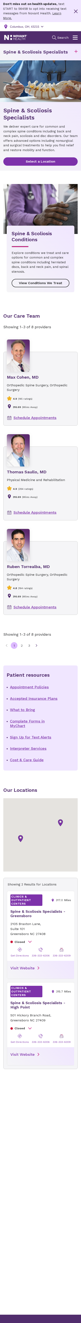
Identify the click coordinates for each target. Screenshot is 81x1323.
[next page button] (36, 645)
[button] (76, 52)
